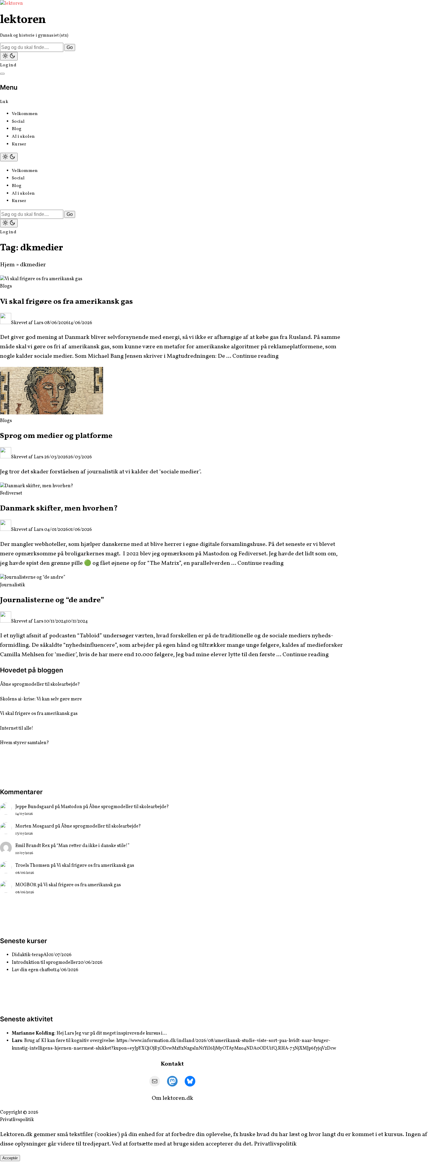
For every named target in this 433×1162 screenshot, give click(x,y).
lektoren (23, 20)
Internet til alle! (16, 728)
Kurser (19, 144)
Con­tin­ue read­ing (255, 356)
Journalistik (12, 585)
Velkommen (25, 114)
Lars (38, 323)
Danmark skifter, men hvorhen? (59, 508)
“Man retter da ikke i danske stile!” (93, 846)
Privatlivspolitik (17, 1120)
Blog (16, 129)
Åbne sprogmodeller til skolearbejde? (40, 684)
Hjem (7, 265)
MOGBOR (26, 885)
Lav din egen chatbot (33, 970)
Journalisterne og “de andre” (52, 600)
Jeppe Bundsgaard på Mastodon (48, 807)
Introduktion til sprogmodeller (45, 962)
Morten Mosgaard (34, 826)
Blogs (6, 286)
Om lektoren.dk (172, 1098)
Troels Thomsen (32, 865)
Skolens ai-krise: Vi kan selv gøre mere (41, 699)
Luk (4, 102)
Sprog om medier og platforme (56, 436)
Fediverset (11, 493)
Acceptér (10, 1158)
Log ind (8, 65)
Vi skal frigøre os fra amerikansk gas (66, 301)
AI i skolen (23, 137)
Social (18, 122)
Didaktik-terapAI (30, 955)
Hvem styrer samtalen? (24, 743)
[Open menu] (2, 74)
